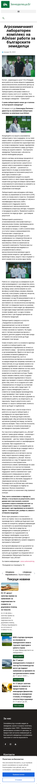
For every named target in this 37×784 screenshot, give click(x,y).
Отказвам (18, 780)
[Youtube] (15, 744)
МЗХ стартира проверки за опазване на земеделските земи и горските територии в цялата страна (23, 642)
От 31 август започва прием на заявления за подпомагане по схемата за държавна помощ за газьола (9, 601)
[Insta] (10, 744)
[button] (18, 11)
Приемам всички (18, 774)
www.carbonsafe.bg (27, 561)
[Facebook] (5, 744)
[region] (18, 770)
